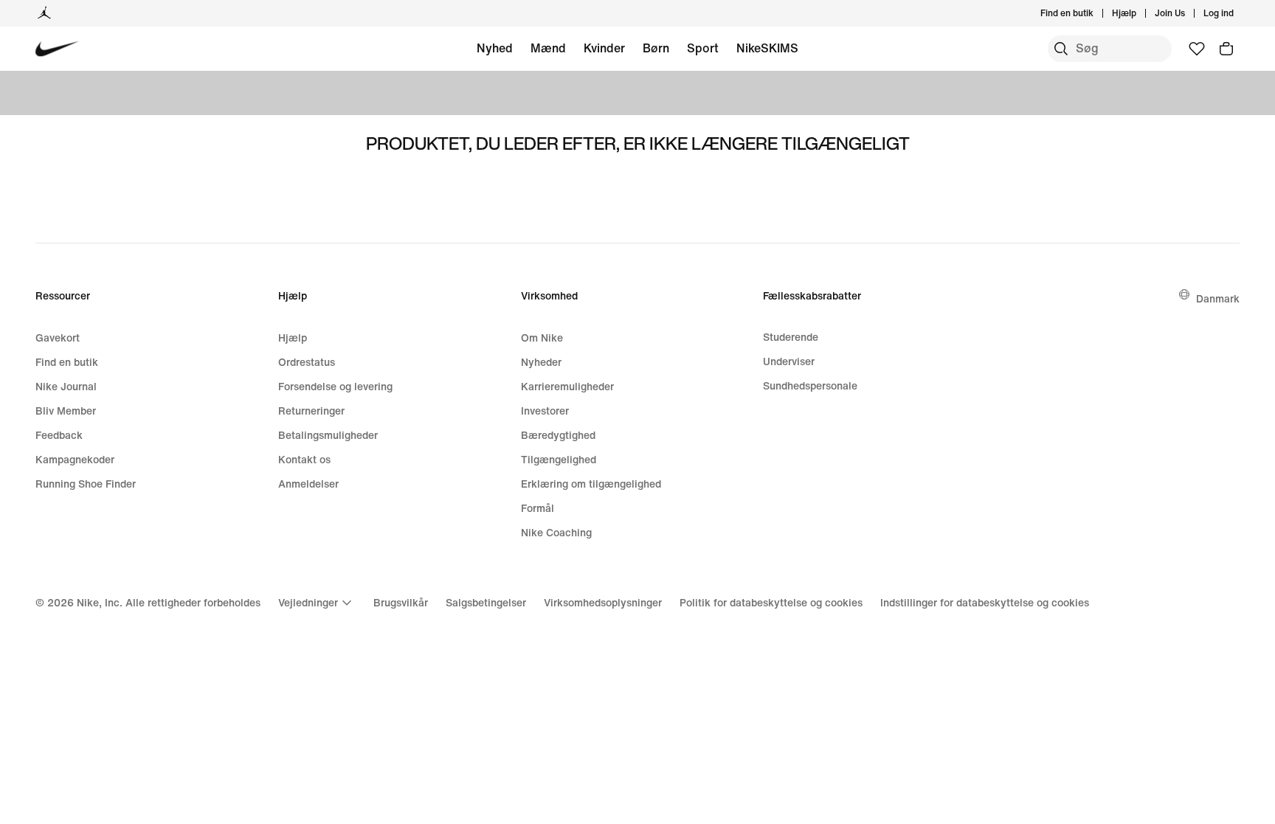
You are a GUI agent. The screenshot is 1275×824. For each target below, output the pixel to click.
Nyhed (495, 48)
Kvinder (604, 48)
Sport (703, 48)
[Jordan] (44, 13)
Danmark (1218, 298)
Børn (656, 48)
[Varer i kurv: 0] (1226, 48)
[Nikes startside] (57, 49)
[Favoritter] (1197, 48)
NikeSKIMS (767, 48)
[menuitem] (1140, 13)
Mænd (548, 48)
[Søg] (1061, 48)
